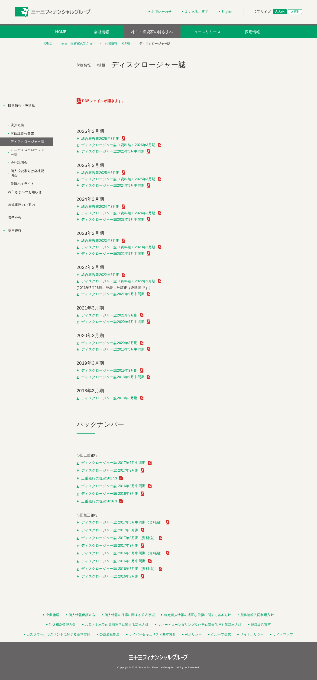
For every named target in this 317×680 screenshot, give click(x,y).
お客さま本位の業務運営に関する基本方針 (117, 624)
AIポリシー (193, 634)
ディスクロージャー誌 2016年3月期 (110, 493)
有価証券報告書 (22, 133)
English (227, 11)
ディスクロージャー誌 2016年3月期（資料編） (118, 569)
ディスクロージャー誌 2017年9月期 (110, 530)
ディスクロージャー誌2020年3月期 (109, 343)
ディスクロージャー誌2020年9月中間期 (113, 322)
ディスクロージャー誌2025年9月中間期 (113, 151)
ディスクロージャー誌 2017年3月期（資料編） (118, 538)
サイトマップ (283, 634)
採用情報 (252, 32)
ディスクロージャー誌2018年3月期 (109, 398)
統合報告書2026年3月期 (100, 138)
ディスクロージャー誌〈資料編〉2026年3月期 (118, 145)
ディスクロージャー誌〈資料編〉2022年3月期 (118, 281)
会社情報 (101, 32)
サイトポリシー (252, 634)
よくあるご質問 (196, 11)
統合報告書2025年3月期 (100, 173)
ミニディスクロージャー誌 (27, 152)
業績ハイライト (22, 183)
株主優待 (15, 230)
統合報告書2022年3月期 (100, 275)
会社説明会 (19, 162)
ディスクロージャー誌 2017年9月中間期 (113, 463)
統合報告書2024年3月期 (100, 206)
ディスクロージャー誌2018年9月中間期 (113, 377)
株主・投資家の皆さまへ (152, 32)
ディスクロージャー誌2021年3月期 (109, 315)
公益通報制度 (110, 634)
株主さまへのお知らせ (25, 192)
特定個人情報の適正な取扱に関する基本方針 (197, 615)
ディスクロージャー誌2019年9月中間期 (113, 349)
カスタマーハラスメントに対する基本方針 (58, 634)
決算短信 (17, 125)
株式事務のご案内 (21, 205)
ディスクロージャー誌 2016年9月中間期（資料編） (122, 553)
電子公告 (15, 218)
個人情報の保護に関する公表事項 (130, 615)
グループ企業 (221, 634)
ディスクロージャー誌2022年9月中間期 (113, 253)
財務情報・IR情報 (117, 43)
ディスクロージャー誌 (27, 141)
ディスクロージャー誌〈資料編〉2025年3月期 (118, 179)
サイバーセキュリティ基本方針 (152, 634)
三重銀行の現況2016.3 (99, 501)
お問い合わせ (161, 11)
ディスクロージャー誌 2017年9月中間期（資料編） (122, 522)
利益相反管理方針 (62, 624)
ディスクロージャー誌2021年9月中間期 (113, 294)
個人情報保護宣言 (82, 615)
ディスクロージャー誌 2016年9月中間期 (113, 486)
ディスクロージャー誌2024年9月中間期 (113, 185)
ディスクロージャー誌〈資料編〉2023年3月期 (118, 247)
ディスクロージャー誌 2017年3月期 (110, 470)
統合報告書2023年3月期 (100, 241)
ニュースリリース (205, 32)
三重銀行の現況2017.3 (99, 478)
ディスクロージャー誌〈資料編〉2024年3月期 (118, 213)
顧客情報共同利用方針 (257, 615)
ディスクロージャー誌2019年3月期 (109, 370)
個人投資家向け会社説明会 (27, 173)
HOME (61, 32)
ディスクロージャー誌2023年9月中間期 (113, 219)
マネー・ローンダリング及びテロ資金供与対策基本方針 (200, 624)
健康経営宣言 (261, 624)
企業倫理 (52, 615)
